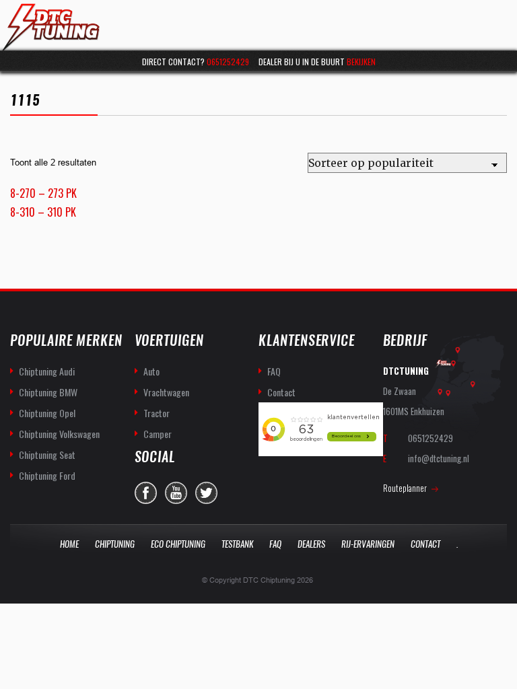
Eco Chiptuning (178, 544)
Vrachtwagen (166, 392)
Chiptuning (115, 544)
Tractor (156, 413)
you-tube (176, 493)
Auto (151, 371)
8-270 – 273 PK (43, 193)
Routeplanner (405, 488)
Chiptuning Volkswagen (59, 434)
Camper (157, 434)
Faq (275, 544)
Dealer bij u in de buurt (317, 61)
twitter (206, 493)
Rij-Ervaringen (367, 544)
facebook (146, 493)
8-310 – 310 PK (43, 212)
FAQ (274, 371)
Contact (281, 392)
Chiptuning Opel (47, 413)
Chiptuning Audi (47, 371)
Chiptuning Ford (47, 475)
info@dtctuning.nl (438, 458)
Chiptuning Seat (47, 454)
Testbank (237, 544)
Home (69, 544)
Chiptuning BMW (48, 392)
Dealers (311, 544)
